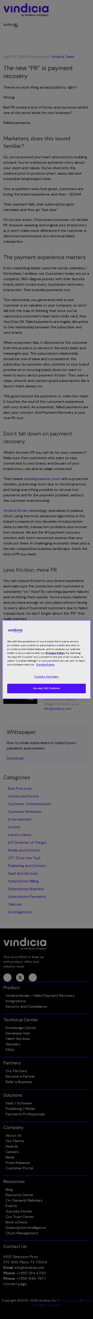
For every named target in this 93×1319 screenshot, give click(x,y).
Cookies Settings (46, 676)
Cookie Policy (45, 664)
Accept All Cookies (46, 688)
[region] (46, 659)
